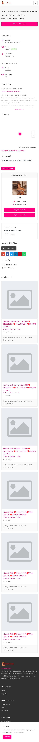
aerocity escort (6, 669)
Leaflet (19, 147)
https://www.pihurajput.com (11, 91)
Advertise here (6, 721)
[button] (33, 132)
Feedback (4, 711)
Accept (7, 737)
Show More (19, 109)
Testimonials (5, 704)
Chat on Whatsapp (19, 24)
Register (4, 694)
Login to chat (18, 210)
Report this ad (9, 268)
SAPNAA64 (8, 332)
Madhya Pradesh (12, 19)
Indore (22, 19)
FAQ (2, 707)
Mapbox (25, 147)
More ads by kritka (10, 265)
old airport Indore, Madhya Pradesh (12, 151)
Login (3, 691)
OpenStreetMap (32, 147)
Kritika (19, 197)
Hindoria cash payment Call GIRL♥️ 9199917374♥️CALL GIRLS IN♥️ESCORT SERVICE (19, 324)
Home (3, 19)
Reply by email (19, 215)
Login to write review (8, 168)
